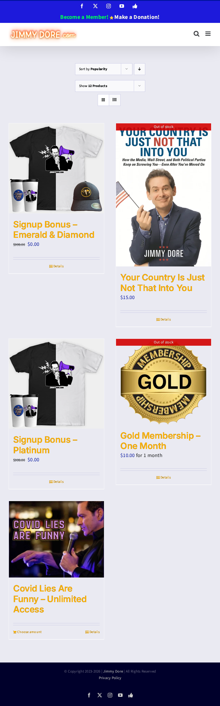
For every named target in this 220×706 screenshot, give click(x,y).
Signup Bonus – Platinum (45, 444)
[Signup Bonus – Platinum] (56, 384)
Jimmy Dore (113, 671)
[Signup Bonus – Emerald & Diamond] (56, 168)
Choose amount (29, 632)
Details (58, 266)
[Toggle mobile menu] (208, 34)
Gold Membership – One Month (160, 440)
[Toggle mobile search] (196, 34)
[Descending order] (139, 69)
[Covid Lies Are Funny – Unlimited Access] (56, 539)
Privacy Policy (110, 678)
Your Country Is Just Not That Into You (162, 282)
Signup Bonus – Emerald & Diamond (53, 229)
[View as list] (114, 100)
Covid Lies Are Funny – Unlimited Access (50, 599)
